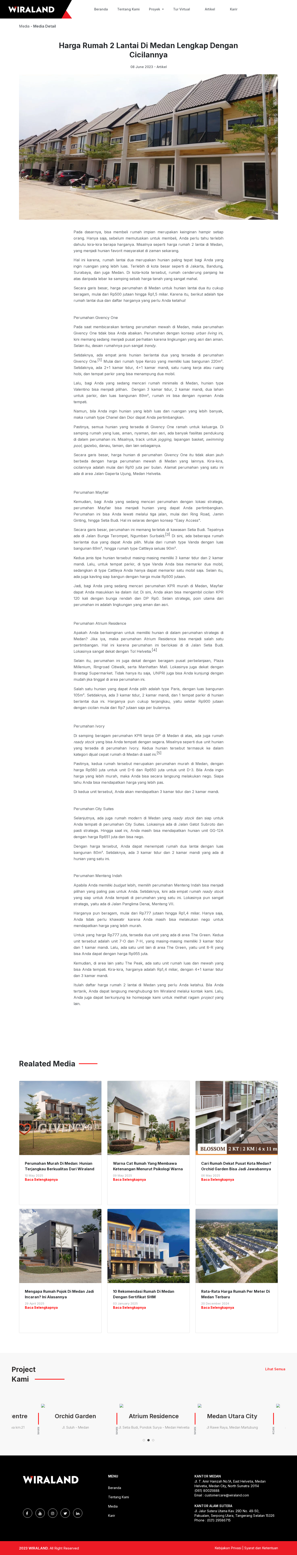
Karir (233, 9)
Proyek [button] (155, 9)
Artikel (210, 9)
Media (113, 1506)
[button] (144, 1440)
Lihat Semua (275, 1369)
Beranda (101, 9)
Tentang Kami (128, 9)
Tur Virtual (181, 9)
